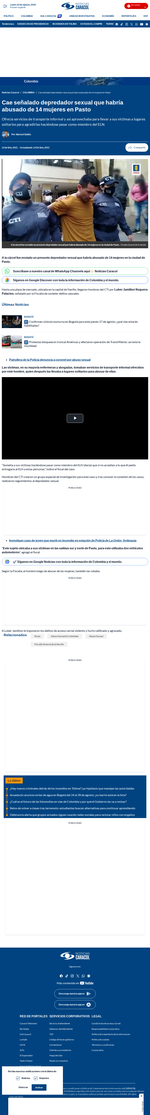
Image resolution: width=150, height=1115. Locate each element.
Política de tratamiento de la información (111, 1034)
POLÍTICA (9, 16)
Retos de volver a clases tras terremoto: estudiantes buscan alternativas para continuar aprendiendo (72, 808)
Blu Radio (24, 1028)
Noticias (26, 1078)
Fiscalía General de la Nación (49, 644)
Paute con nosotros (58, 1060)
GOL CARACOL (48, 16)
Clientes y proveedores (60, 1050)
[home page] (75, 6)
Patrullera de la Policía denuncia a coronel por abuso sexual (50, 359)
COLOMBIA (27, 16)
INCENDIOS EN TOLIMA (64, 24)
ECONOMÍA (108, 16)
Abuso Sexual (96, 636)
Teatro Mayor (26, 1060)
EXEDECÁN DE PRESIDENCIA (33, 24)
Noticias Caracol (10, 92)
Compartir (136, 147)
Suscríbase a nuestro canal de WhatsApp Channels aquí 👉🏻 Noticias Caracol (65, 271)
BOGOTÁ (29, 316)
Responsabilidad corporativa (105, 1028)
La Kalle (23, 1039)
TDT (51, 1034)
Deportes (44, 1078)
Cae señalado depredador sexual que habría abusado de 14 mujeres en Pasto (74, 92)
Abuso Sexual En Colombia (64, 636)
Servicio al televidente (59, 1023)
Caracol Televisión (28, 1023)
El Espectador (26, 1055)
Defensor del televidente (61, 1028)
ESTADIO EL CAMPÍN (91, 24)
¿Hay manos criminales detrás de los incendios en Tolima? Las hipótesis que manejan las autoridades (72, 788)
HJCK (22, 1044)
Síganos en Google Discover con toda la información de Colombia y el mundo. (66, 280)
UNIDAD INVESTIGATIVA (82, 16)
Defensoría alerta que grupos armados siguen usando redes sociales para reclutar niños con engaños (72, 814)
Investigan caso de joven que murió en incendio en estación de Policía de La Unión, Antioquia (72, 540)
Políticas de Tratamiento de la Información (101, 1088)
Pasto (37, 636)
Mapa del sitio (56, 1055)
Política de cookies (100, 1039)
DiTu (22, 1050)
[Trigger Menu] (5, 6)
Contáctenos (55, 1044)
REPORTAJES (128, 16)
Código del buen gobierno (61, 1039)
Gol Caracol (25, 1034)
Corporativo (98, 1050)
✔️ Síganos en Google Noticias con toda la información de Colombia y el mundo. (67, 561)
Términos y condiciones (103, 1044)
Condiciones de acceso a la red (106, 1023)
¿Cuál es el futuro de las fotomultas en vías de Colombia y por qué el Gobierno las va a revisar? (68, 801)
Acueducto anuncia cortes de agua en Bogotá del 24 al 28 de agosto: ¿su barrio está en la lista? (68, 795)
